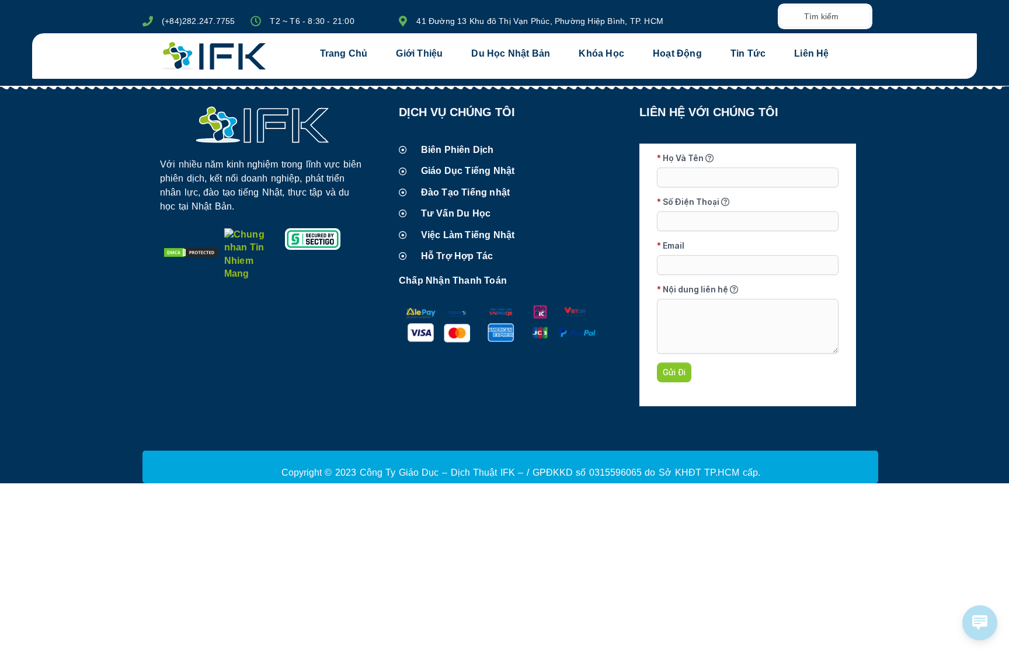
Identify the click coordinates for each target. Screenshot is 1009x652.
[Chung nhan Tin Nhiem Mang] (252, 273)
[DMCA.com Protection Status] (190, 255)
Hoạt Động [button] (677, 53)
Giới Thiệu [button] (419, 53)
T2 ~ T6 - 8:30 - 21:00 (312, 21)
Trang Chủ (344, 53)
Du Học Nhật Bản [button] (510, 53)
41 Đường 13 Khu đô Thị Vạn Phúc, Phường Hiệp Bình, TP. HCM (539, 21)
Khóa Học (601, 53)
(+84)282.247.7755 (198, 21)
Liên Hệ (811, 53)
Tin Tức (748, 53)
